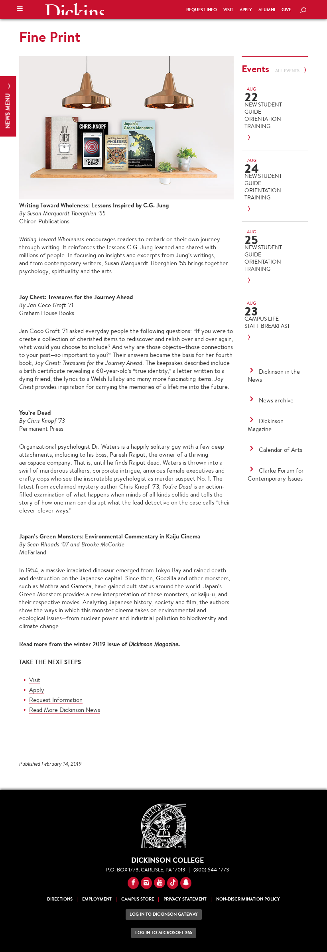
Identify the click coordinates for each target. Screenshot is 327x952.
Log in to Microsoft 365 (163, 933)
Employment (97, 899)
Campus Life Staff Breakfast (267, 322)
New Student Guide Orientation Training (263, 115)
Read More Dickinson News (64, 710)
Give (286, 10)
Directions (60, 899)
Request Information (56, 700)
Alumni (266, 10)
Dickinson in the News (274, 375)
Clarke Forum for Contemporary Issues (276, 474)
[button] (20, 9)
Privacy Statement (185, 899)
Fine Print (50, 36)
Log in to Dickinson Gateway (164, 914)
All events (288, 71)
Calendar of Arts (280, 449)
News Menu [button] (8, 110)
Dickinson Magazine (266, 425)
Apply (246, 10)
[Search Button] (303, 11)
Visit (228, 10)
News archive (276, 400)
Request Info (201, 10)
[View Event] (268, 138)
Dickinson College (74, 9)
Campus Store (137, 899)
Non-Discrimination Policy (248, 899)
